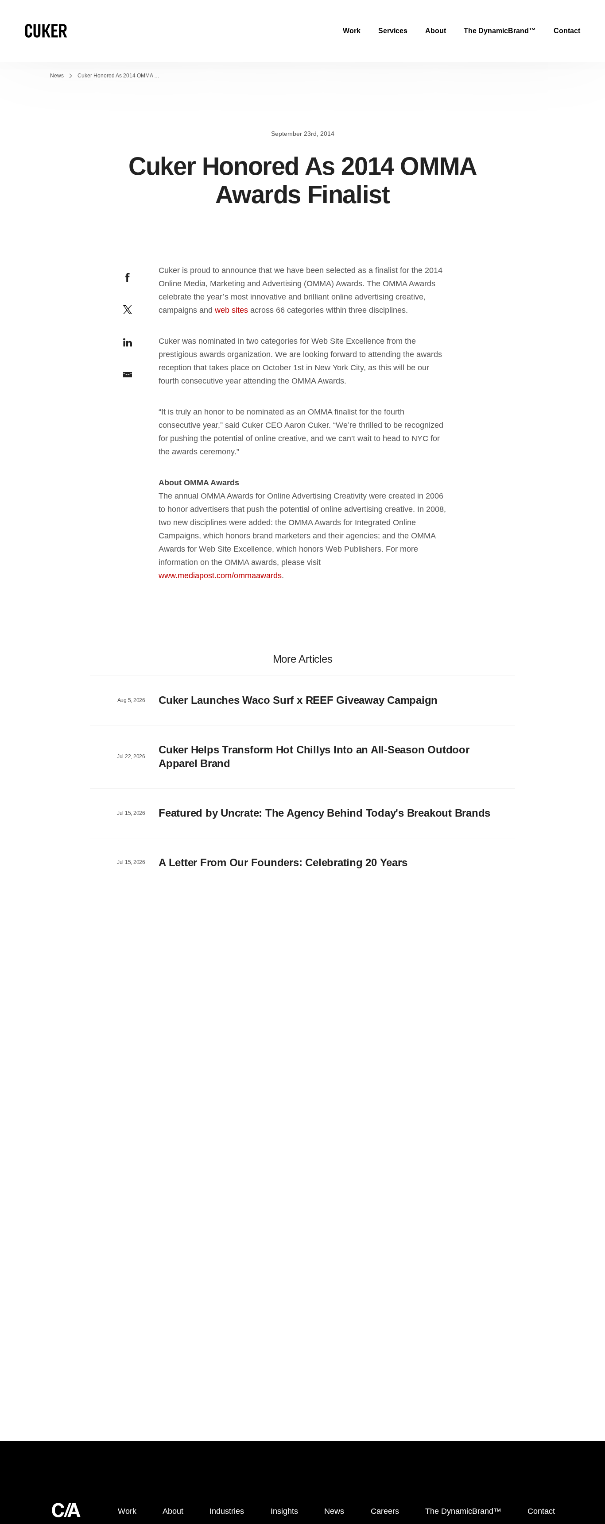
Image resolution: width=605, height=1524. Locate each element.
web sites (231, 310)
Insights (284, 1511)
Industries (226, 1511)
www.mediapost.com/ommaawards (220, 575)
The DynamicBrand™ (500, 31)
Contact (567, 31)
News (57, 76)
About (435, 31)
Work (352, 31)
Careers (385, 1511)
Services (392, 31)
